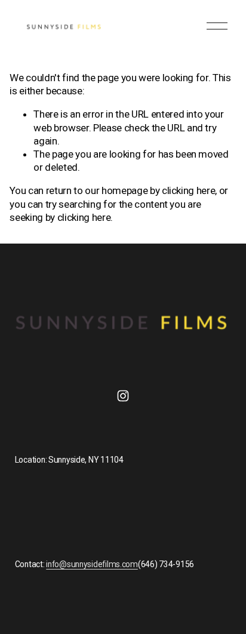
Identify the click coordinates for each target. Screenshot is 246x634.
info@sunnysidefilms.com (92, 564)
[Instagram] (123, 396)
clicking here (189, 190)
